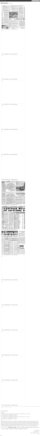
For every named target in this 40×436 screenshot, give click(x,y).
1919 (6, 421)
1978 (3, 425)
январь (25, 428)
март (3, 428)
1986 (24, 425)
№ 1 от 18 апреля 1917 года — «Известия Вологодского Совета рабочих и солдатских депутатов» (13, 413)
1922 (14, 421)
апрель (23, 427)
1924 (19, 421)
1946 (35, 422)
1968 (15, 424)
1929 (32, 421)
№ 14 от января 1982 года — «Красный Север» (10, 354)
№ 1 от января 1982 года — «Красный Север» (9, 29)
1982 (13, 425)
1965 (10, 424)
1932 (2, 422)
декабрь (28, 427)
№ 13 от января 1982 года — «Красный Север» (10, 329)
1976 (36, 424)
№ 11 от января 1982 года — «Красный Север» (10, 279)
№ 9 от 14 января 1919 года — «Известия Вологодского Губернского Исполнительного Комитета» (13, 416)
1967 (12, 424)
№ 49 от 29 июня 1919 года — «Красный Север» (7, 415)
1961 (37, 423)
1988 (29, 425)
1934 (7, 422)
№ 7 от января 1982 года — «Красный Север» (9, 179)
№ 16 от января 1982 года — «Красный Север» (10, 405)
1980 (8, 425)
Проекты (2, 0)
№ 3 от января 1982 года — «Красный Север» (9, 79)
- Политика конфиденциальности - (34, 432)
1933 (4, 422)
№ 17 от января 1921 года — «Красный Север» (6, 417)
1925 (21, 421)
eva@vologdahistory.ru (36, 431)
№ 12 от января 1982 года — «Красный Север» (10, 304)
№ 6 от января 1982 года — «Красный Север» (9, 154)
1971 (23, 424)
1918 (4, 421)
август (19, 427)
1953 (16, 423)
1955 (21, 423)
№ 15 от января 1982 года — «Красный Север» (10, 380)
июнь (35, 427)
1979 (5, 425)
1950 (8, 423)
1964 (7, 424)
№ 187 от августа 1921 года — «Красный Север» (7, 414)
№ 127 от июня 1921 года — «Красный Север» (6, 418)
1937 (12, 422)
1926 (24, 421)
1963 (4, 424)
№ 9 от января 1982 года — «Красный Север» (9, 229)
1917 (2, 421)
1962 (2, 424)
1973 (28, 424)
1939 (17, 422)
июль (31, 427)
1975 (33, 424)
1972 (25, 424)
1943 (28, 422)
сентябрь (16, 428)
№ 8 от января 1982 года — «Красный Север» (9, 204)
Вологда (4, 3)
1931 (37, 421)
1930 (34, 421)
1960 (34, 423)
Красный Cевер (13, 427)
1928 (29, 421)
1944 (30, 422)
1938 (15, 422)
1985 (21, 425)
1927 (27, 421)
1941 (22, 422)
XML (38, 433)
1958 (29, 423)
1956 (24, 423)
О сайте (5, 0)
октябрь (12, 428)
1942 (25, 422)
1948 (3, 423)
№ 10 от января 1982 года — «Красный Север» (10, 254)
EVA (35, 430)
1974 (31, 424)
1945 (33, 422)
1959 (32, 423)
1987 (26, 425)
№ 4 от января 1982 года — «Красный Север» (9, 104)
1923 (16, 421)
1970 (20, 424)
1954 (19, 423)
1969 (18, 424)
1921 (12, 421)
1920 (9, 421)
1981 (11, 425)
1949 (5, 423)
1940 (20, 422)
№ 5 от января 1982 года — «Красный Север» (9, 129)
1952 (13, 423)
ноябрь (7, 428)
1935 (10, 422)
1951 (11, 423)
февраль (21, 428)
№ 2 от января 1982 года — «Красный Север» (9, 54)
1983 (16, 425)
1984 (19, 425)
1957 (26, 423)
